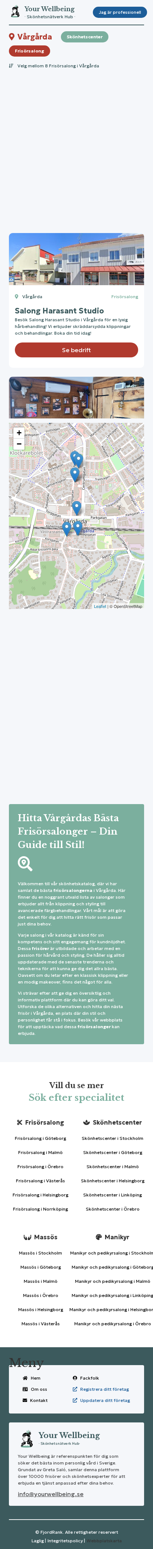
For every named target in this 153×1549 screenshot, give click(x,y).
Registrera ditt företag (104, 1389)
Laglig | (39, 1540)
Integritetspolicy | (66, 1540)
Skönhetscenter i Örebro (113, 1209)
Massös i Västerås (41, 1323)
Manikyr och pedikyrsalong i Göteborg (112, 1267)
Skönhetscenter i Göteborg (112, 1152)
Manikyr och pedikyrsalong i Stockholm (112, 1253)
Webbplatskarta (104, 1540)
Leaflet (100, 606)
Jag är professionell (120, 12)
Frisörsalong (29, 51)
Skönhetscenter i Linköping (112, 1195)
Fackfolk (89, 1378)
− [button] (19, 444)
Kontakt (39, 1400)
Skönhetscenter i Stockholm (112, 1138)
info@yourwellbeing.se (51, 1494)
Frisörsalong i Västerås (40, 1180)
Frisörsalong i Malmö (40, 1152)
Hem (35, 1378)
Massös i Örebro (40, 1295)
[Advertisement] (76, 149)
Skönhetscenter (84, 36)
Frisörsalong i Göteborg (40, 1138)
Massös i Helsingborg (40, 1309)
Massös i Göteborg (40, 1267)
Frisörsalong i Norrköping (40, 1209)
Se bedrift (76, 350)
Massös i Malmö (41, 1281)
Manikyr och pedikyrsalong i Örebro (112, 1323)
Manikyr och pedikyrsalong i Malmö (112, 1281)
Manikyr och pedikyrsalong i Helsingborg (112, 1309)
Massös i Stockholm (40, 1253)
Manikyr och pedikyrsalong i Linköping (112, 1295)
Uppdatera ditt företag (105, 1400)
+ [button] (19, 432)
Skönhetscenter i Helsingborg (112, 1180)
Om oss (39, 1389)
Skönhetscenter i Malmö (113, 1166)
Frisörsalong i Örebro (40, 1166)
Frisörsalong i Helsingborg (40, 1195)
